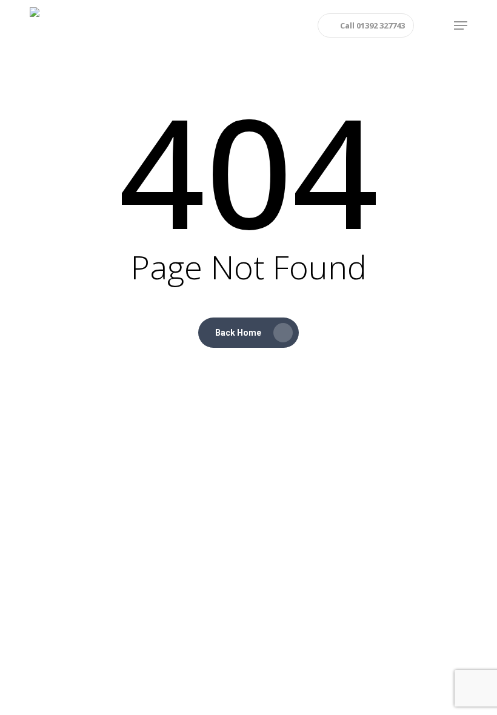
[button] (460, 25)
